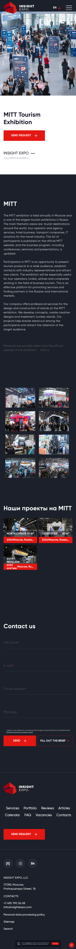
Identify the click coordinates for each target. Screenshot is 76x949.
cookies (28, 942)
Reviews (47, 808)
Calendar (12, 815)
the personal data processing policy (19, 732)
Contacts (63, 815)
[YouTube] (8, 863)
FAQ (27, 815)
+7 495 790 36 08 (14, 903)
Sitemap (9, 921)
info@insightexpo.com (18, 907)
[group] (20, 398)
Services (12, 808)
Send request (21, 135)
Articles (64, 808)
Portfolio (30, 808)
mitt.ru (44, 350)
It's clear (55, 943)
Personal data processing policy (24, 914)
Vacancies (44, 815)
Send (16, 740)
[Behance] (32, 863)
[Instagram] (20, 863)
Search (8, 929)
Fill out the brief (53, 740)
